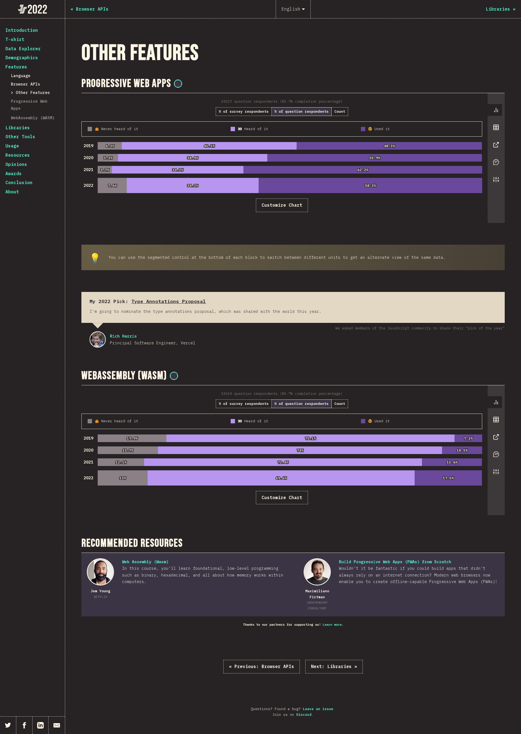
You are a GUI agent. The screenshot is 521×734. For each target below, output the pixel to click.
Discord (304, 714)
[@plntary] (178, 84)
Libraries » (334, 666)
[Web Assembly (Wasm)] (100, 571)
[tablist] (495, 147)
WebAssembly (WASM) (33, 117)
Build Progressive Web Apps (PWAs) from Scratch (395, 561)
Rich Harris (97, 339)
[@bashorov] (174, 376)
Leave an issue (318, 709)
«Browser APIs (261, 666)
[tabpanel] (293, 158)
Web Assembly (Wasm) (145, 561)
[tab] (496, 110)
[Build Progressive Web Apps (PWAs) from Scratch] (317, 571)
